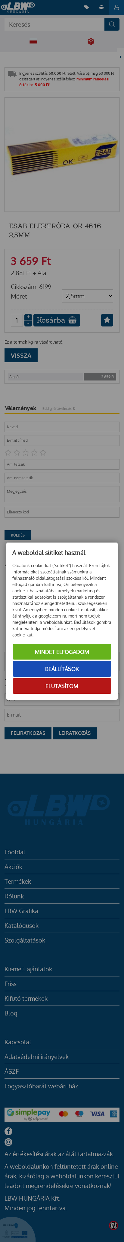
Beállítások (62, 669)
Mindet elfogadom (62, 651)
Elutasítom (61, 686)
